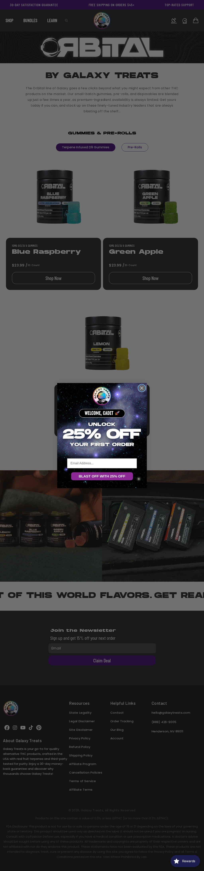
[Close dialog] (141, 388)
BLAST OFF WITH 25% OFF (102, 476)
